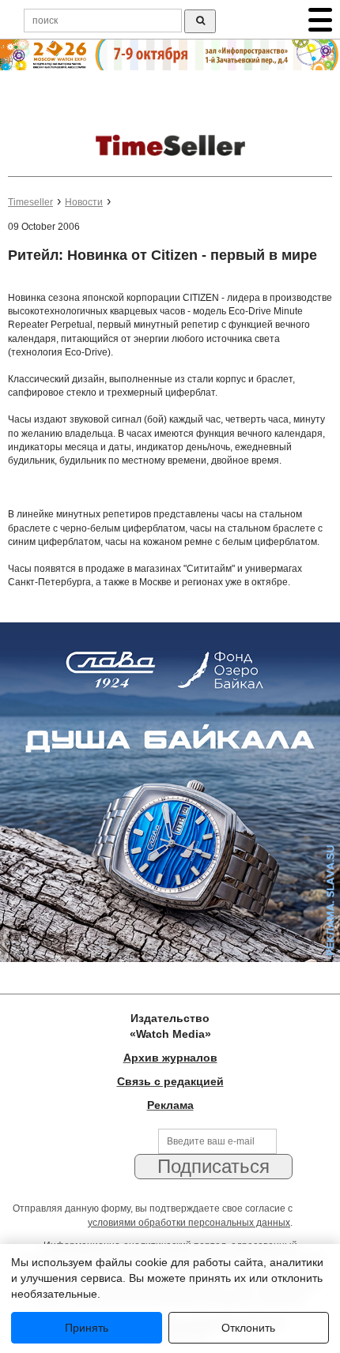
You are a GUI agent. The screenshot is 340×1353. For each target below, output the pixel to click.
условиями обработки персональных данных (189, 1222)
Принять (86, 1327)
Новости (84, 202)
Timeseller (30, 202)
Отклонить (248, 1327)
